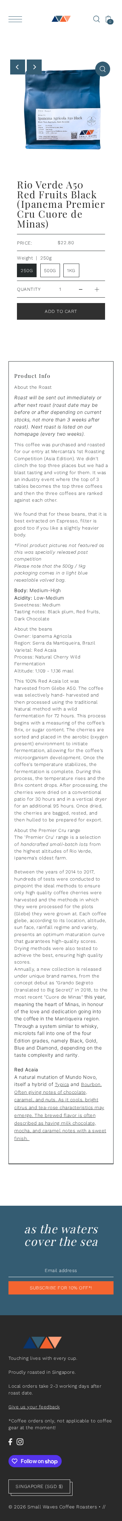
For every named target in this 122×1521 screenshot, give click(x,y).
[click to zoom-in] (102, 69)
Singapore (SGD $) (39, 1486)
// (104, 1506)
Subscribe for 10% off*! (61, 1287)
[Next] (34, 67)
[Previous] (17, 67)
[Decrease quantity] (81, 287)
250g (27, 270)
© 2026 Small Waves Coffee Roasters (52, 1506)
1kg (71, 270)
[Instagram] (20, 1441)
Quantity (28, 289)
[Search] (96, 19)
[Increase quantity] (97, 287)
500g (50, 270)
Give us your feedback (34, 1406)
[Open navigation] (16, 19)
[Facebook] (10, 1441)
